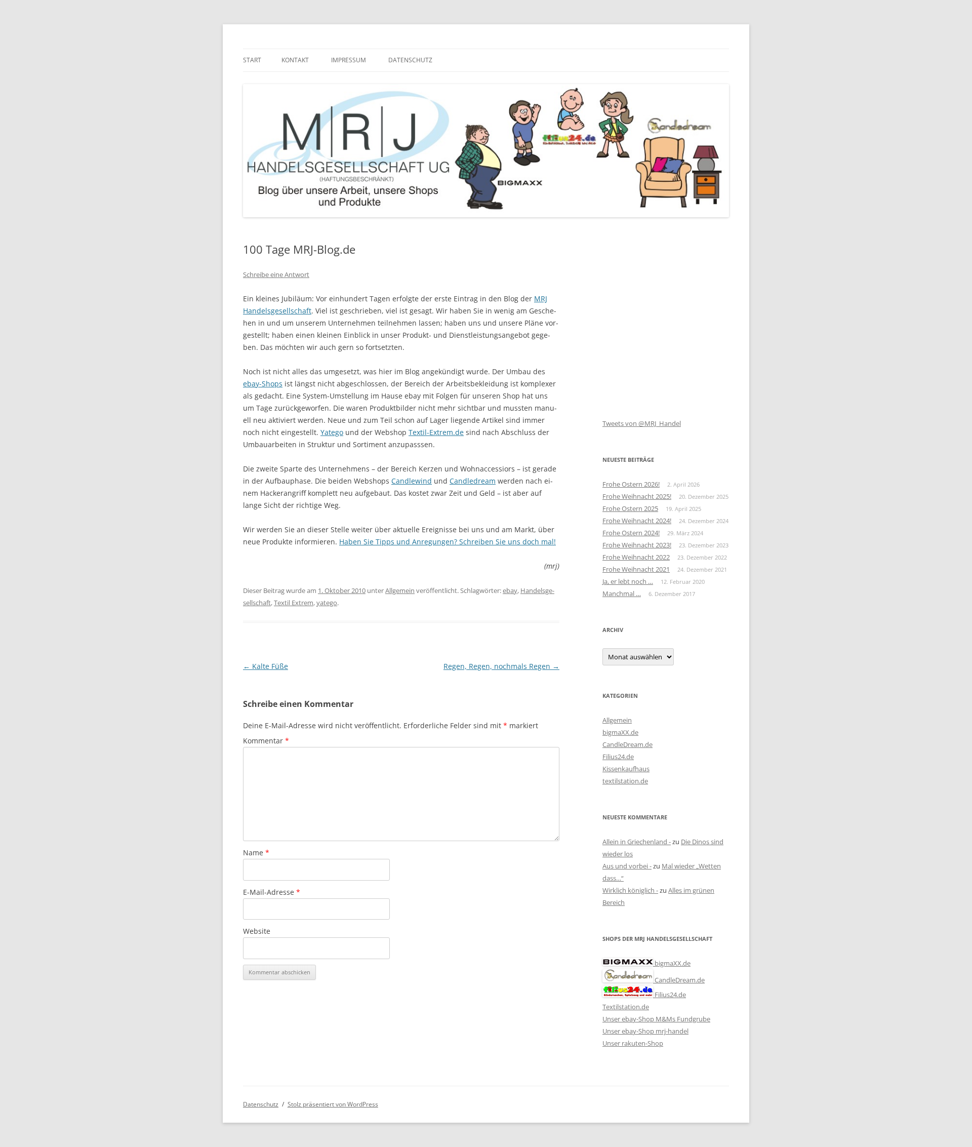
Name (256, 852)
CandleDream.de (627, 744)
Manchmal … (621, 593)
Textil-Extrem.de (436, 432)
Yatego (331, 432)
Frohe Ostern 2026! (631, 484)
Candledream (473, 481)
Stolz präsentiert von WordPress (333, 1104)
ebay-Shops (262, 383)
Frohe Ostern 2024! (631, 532)
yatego (326, 602)
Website (256, 931)
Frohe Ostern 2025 (630, 508)
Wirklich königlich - (630, 890)
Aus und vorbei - (627, 866)
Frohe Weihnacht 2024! (636, 520)
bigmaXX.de (620, 732)
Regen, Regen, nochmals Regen (501, 666)
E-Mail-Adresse (271, 892)
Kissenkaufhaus (626, 768)
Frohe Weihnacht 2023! (636, 544)
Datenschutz (410, 60)
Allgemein (400, 590)
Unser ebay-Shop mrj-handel (645, 1031)
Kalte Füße (265, 666)
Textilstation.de (625, 1006)
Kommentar (266, 740)
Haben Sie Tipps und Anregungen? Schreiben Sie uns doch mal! (447, 541)
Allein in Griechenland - (636, 841)
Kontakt (295, 60)
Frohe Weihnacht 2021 (636, 569)
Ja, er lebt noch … (627, 581)
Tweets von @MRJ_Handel (641, 423)
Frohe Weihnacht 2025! (636, 496)
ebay (510, 590)
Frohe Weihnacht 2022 (636, 557)
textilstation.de (625, 780)
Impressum (348, 60)
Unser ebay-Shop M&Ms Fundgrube (656, 1018)
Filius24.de (618, 756)
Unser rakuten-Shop (632, 1043)
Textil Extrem (293, 602)
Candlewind (411, 481)
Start (252, 60)
